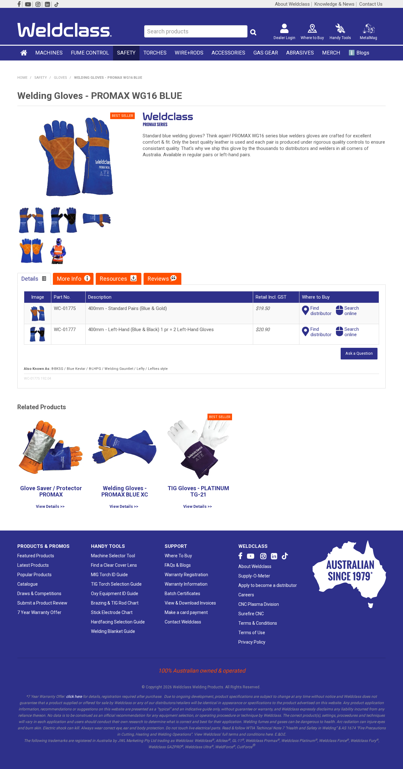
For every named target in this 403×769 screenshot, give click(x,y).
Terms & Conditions (257, 623)
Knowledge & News (335, 4)
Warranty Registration (186, 574)
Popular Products (34, 574)
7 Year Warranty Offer (39, 612)
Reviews (158, 278)
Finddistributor (321, 311)
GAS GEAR (265, 53)
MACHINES (49, 53)
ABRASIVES (300, 53)
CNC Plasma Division (258, 604)
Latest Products (33, 565)
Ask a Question (359, 353)
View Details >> (50, 507)
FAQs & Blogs (178, 565)
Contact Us (371, 4)
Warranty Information (186, 584)
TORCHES (155, 53)
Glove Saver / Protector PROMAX (51, 491)
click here (74, 696)
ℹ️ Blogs (359, 53)
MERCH (331, 53)
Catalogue (27, 584)
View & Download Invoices (190, 602)
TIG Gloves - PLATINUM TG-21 (198, 491)
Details (29, 278)
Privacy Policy (251, 642)
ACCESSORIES (228, 53)
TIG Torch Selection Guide (116, 584)
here (269, 734)
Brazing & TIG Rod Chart (115, 602)
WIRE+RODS (189, 53)
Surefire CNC (251, 613)
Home (24, 53)
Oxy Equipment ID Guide (114, 593)
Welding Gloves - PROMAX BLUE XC (124, 491)
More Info (69, 278)
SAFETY (126, 53)
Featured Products (35, 555)
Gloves (60, 78)
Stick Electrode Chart (112, 612)
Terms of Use (251, 632)
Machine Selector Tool (113, 555)
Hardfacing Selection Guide (118, 621)
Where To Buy (178, 555)
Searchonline (351, 311)
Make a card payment (186, 612)
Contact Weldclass (183, 621)
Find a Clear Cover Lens (114, 565)
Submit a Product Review (42, 602)
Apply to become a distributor (267, 585)
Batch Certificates (182, 593)
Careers (246, 594)
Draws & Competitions (39, 593)
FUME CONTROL (90, 53)
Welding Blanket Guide (113, 631)
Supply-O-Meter (254, 575)
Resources (113, 278)
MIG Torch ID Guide (109, 574)
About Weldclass (292, 4)
